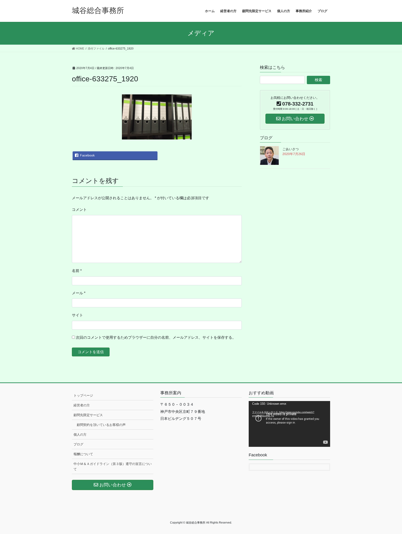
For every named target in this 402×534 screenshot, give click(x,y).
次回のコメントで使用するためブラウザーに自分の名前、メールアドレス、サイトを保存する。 (156, 337)
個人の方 (80, 434)
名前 (77, 271)
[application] (289, 424)
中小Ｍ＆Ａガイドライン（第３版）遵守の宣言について (113, 466)
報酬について (83, 454)
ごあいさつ (290, 149)
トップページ (83, 395)
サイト (77, 315)
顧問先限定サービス (88, 415)
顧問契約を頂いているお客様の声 (101, 425)
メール (78, 293)
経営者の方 (82, 405)
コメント (79, 210)
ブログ (78, 444)
